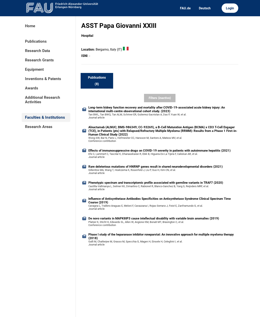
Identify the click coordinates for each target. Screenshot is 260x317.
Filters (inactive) (160, 98)
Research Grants (39, 60)
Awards (31, 88)
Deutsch (205, 8)
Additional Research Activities (42, 99)
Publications (36, 41)
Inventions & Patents (43, 79)
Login (230, 8)
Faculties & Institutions (45, 117)
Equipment (34, 69)
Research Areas (38, 127)
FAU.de (185, 8)
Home (30, 26)
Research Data (37, 51)
